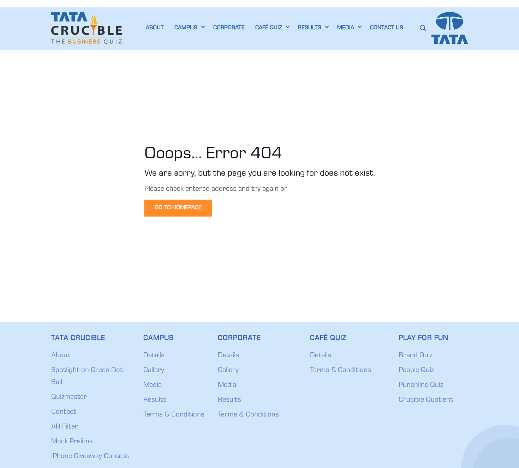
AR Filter (64, 427)
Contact (63, 412)
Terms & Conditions (173, 415)
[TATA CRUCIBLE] (86, 28)
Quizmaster (69, 397)
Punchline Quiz (421, 385)
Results (155, 400)
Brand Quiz (415, 355)
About (60, 355)
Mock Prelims (72, 441)
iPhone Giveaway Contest (90, 456)
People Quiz (416, 370)
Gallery (153, 370)
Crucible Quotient (426, 400)
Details (154, 355)
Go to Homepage (178, 208)
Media (152, 385)
